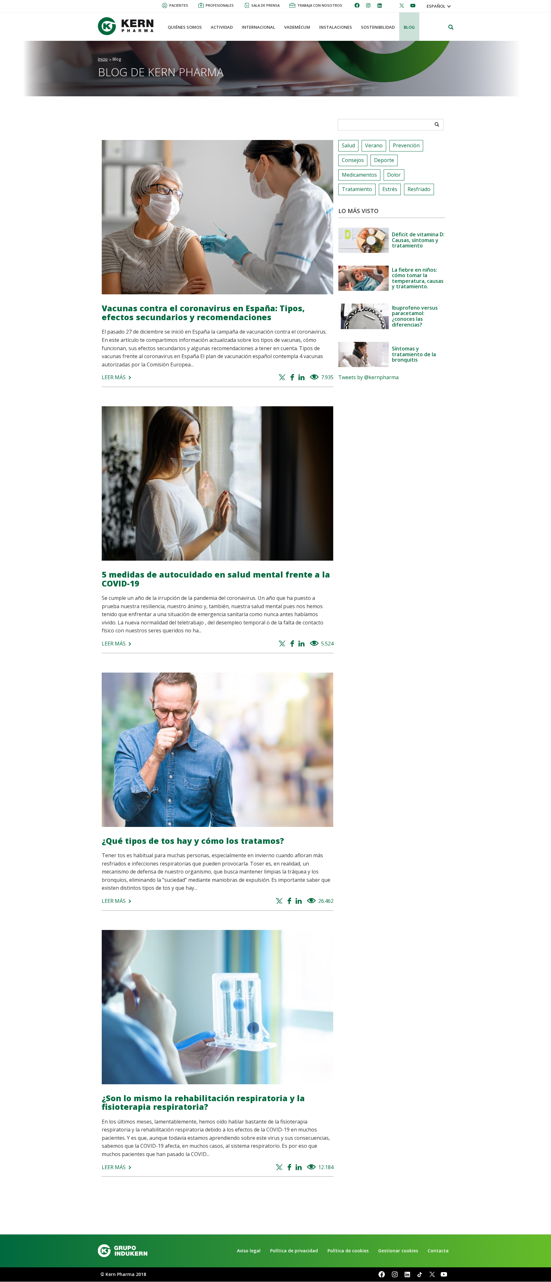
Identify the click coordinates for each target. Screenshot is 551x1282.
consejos (353, 160)
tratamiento (357, 189)
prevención (406, 145)
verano (374, 145)
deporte (384, 160)
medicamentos (359, 174)
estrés (389, 189)
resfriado (419, 189)
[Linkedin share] (302, 377)
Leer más (114, 377)
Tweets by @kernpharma (368, 377)
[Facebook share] (293, 377)
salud (348, 145)
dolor (394, 174)
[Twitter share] (283, 377)
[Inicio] (128, 26)
